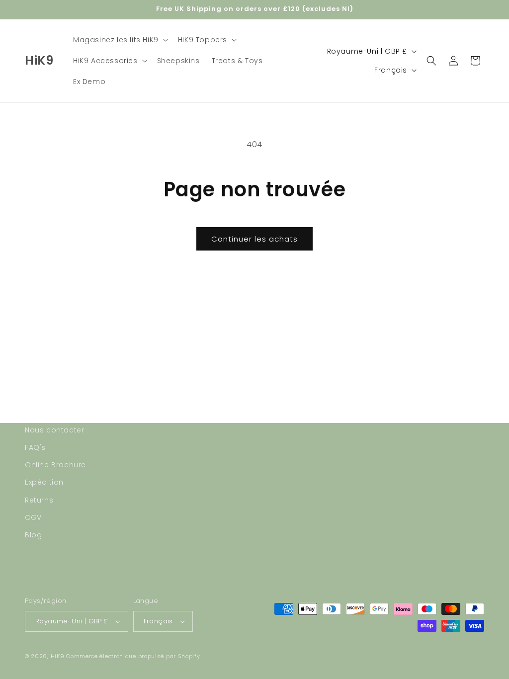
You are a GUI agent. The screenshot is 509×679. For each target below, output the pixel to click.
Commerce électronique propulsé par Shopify (133, 656)
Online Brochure (55, 465)
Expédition (44, 482)
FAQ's (35, 447)
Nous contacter (54, 430)
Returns (39, 500)
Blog (33, 535)
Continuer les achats (254, 239)
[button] (119, 39)
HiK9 (58, 656)
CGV (33, 517)
